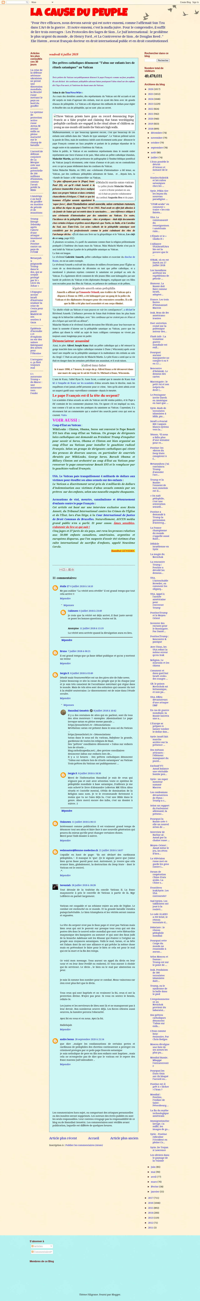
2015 (151, 1208)
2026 (151, 89)
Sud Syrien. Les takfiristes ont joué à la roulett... (159, 905)
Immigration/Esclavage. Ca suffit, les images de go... (159, 1125)
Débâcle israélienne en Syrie (159, 546)
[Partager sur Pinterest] (72, 569)
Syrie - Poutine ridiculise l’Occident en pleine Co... (158, 1138)
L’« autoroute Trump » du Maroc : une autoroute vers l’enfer (36, 383)
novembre (157, 137)
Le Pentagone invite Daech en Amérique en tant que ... (159, 399)
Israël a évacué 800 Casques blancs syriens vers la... (159, 425)
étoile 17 (64, 586)
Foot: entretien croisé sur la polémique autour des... (158, 327)
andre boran (67, 1039)
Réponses (69, 605)
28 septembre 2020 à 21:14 (89, 1039)
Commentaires (42, 1251)
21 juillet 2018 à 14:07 (111, 850)
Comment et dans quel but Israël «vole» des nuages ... (159, 674)
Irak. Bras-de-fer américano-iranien (159, 315)
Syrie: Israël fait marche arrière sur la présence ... (159, 740)
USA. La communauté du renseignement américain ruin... (159, 224)
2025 (151, 94)
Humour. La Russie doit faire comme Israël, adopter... (158, 289)
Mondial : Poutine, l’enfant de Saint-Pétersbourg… (159, 1100)
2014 (151, 1212)
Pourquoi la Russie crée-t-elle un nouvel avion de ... (159, 823)
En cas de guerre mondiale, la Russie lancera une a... (159, 714)
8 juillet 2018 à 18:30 (89, 773)
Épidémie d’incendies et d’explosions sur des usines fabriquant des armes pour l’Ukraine (36, 341)
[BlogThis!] (63, 569)
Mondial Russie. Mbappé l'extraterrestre (159, 1061)
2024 (151, 99)
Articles (38, 1246)
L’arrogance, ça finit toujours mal (36, 363)
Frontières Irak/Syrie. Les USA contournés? (159, 891)
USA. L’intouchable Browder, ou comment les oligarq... (159, 583)
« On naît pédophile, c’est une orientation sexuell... (157, 501)
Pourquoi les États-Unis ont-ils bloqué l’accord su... (159, 1074)
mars (154, 1181)
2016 (151, 1203)
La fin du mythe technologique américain (159, 1113)
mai (153, 1172)
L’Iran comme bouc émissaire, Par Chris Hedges (159, 1035)
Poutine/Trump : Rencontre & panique (159, 639)
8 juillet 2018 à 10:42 (105, 710)
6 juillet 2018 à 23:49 (90, 610)
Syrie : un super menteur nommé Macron (159, 783)
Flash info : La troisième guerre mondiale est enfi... (158, 342)
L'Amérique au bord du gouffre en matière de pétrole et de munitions (36, 204)
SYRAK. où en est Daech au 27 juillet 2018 (159, 262)
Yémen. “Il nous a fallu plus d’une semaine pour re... (159, 438)
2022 (151, 108)
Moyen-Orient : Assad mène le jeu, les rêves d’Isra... (159, 849)
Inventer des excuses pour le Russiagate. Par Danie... (159, 627)
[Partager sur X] (66, 569)
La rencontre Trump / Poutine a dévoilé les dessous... (157, 567)
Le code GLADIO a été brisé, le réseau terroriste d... (159, 918)
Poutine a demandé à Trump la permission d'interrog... (158, 517)
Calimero (73, 610)
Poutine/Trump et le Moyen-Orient (159, 615)
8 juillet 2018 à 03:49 (81, 673)
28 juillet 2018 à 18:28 (84, 885)
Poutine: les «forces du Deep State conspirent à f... (158, 453)
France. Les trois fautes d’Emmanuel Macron (159, 303)
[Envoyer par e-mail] (60, 569)
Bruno (63, 651)
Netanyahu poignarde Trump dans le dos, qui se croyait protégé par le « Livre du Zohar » (36, 272)
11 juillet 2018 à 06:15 (84, 821)
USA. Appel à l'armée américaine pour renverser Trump (158, 601)
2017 (151, 1198)
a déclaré (128, 309)
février (155, 1186)
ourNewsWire (74, 92)
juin (153, 1167)
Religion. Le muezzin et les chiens (159, 663)
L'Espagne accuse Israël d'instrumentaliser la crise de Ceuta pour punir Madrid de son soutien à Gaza (36, 307)
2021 (151, 113)
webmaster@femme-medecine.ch (79, 850)
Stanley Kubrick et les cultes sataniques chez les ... (159, 181)
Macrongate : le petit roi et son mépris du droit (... (159, 385)
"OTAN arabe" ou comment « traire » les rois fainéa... (160, 208)
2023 (151, 103)
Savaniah (65, 885)
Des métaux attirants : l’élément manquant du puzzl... (159, 755)
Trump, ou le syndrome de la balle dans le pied (158, 989)
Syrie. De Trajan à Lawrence (159, 1149)
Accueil (93, 1138)
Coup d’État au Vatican (66, 425)
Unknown (65, 821)
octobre (155, 142)
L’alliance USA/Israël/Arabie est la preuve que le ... (159, 249)
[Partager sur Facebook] (69, 569)
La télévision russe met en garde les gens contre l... (159, 862)
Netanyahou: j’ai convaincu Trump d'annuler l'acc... (159, 469)
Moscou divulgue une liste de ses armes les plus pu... (159, 1048)
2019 (151, 123)
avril (154, 1176)
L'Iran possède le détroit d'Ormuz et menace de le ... (159, 167)
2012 (151, 1222)
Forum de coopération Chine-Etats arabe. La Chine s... (158, 877)
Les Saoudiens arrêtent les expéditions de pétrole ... (159, 274)
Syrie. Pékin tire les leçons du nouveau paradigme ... (159, 195)
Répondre (65, 598)
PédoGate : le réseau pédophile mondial (157, 931)
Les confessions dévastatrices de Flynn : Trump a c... (159, 796)
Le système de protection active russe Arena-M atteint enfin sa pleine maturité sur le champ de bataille (36, 129)
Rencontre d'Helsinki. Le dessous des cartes (159, 372)
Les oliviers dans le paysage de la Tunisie (159, 1158)
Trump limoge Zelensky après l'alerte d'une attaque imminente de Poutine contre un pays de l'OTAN (36, 235)
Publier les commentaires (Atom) (84, 1145)
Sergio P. (64, 673)
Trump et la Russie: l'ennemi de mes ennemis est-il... (159, 485)
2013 (151, 1217)
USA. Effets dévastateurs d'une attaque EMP (159, 701)
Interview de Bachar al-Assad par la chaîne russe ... (160, 836)
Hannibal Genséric (78, 710)
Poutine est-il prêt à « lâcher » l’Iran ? (159, 1087)
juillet (154, 157)
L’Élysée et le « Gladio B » (158, 237)
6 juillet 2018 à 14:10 (81, 586)
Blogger (116, 1294)
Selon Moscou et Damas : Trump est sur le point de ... (159, 960)
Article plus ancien (124, 1138)
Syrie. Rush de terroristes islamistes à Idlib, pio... (158, 412)
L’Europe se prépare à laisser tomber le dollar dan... (159, 727)
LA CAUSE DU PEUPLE (79, 13)
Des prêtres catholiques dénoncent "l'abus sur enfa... (158, 1021)
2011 (151, 1227)
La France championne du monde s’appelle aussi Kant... (159, 533)
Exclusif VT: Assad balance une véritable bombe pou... (159, 770)
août (154, 152)
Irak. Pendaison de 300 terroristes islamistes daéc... (159, 975)
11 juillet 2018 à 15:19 (92, 628)
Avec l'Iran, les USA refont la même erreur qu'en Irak (159, 651)
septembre (157, 147)
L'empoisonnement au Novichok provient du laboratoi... (159, 1005)
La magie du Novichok (157, 555)
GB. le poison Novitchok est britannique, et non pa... (159, 687)
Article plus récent (63, 1138)
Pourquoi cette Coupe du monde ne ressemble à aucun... (158, 946)
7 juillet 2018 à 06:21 (79, 651)
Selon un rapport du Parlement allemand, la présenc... (159, 809)
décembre (157, 132)
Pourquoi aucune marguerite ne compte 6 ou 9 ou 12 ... (159, 358)
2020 (151, 118)
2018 (151, 128)
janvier (155, 1191)
